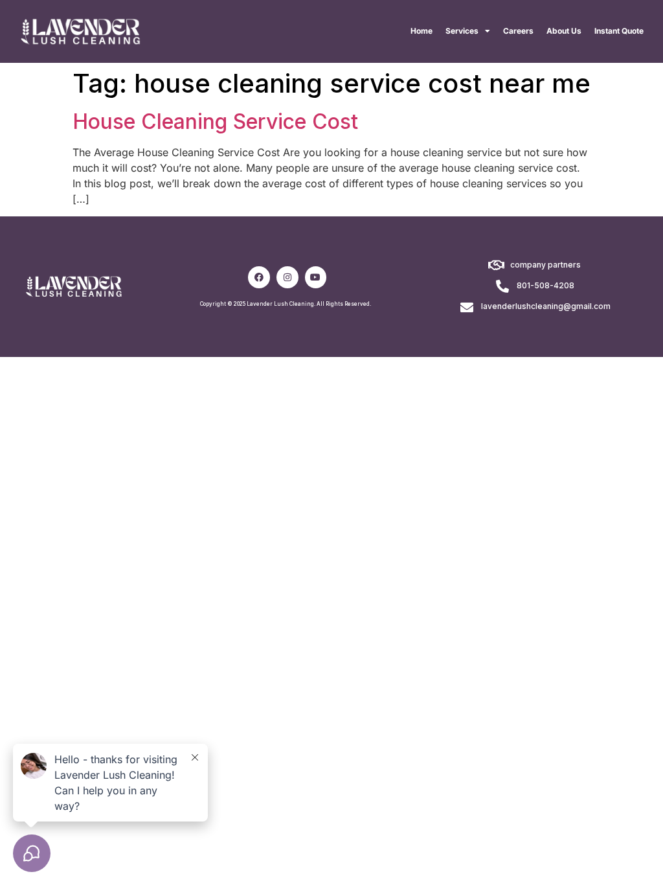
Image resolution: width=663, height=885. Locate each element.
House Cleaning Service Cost (215, 121)
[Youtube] (316, 277)
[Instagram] (287, 277)
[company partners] (495, 265)
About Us (563, 31)
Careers (518, 31)
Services (461, 31)
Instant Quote (619, 31)
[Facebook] (259, 277)
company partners (545, 265)
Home (421, 31)
